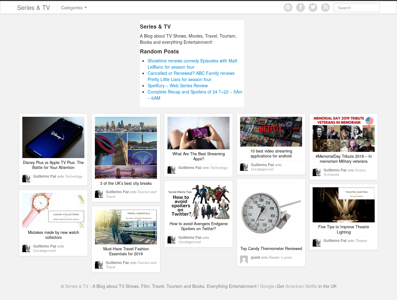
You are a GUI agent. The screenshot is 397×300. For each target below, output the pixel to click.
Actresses (331, 174)
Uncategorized (262, 168)
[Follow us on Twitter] (313, 7)
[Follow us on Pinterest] (288, 7)
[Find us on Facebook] (300, 7)
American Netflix (301, 286)
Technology (74, 176)
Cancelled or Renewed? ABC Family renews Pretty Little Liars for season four (191, 76)
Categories (72, 7)
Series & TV (33, 7)
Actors (360, 169)
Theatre (361, 240)
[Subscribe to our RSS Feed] (325, 7)
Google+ (268, 286)
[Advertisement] (81, 63)
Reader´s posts (280, 257)
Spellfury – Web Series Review (178, 85)
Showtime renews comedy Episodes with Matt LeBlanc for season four (192, 63)
